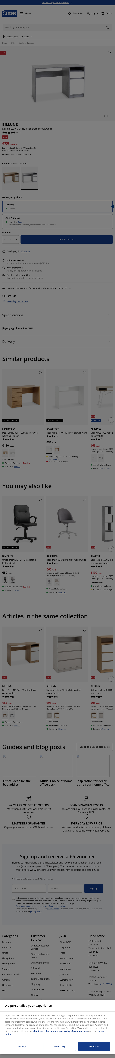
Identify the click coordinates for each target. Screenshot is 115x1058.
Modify (22, 1046)
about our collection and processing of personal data (60, 1031)
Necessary (59, 1046)
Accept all (94, 1046)
